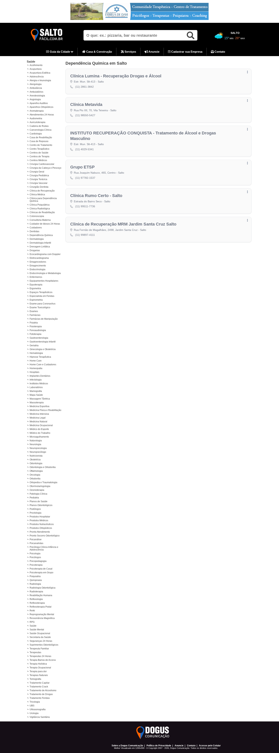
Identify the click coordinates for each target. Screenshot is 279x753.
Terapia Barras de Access (43, 660)
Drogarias (35, 250)
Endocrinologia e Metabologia (45, 273)
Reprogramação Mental (42, 614)
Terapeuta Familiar (39, 648)
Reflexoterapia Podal (40, 606)
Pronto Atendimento (40, 532)
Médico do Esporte (39, 429)
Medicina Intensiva (39, 414)
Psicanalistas (36, 543)
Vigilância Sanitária (40, 717)
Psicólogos (35, 557)
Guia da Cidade (60, 51)
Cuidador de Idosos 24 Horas (45, 223)
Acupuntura (36, 69)
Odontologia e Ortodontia (43, 467)
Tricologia (35, 702)
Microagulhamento (39, 436)
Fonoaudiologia (38, 330)
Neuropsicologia (38, 448)
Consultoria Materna (40, 220)
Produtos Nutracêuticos (42, 524)
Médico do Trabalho (40, 433)
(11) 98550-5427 (85, 115)
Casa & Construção (98, 51)
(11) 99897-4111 (85, 234)
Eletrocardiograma (39, 258)
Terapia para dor (38, 671)
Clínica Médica (37, 194)
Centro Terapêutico (39, 149)
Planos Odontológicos (41, 505)
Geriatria (34, 345)
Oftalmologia (36, 471)
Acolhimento (36, 65)
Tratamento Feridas (40, 698)
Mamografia (36, 391)
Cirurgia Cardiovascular (42, 164)
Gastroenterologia (39, 338)
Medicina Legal (38, 417)
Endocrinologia (37, 269)
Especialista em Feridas (42, 296)
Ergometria (35, 288)
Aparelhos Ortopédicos (41, 107)
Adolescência (37, 76)
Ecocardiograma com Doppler (45, 254)
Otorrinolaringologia (40, 486)
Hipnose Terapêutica (40, 357)
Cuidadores (36, 227)
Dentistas (34, 231)
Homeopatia (36, 368)
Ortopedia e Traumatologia (43, 482)
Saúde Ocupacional (40, 633)
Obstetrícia (35, 459)
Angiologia (35, 99)
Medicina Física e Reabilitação (45, 410)
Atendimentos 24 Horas (42, 114)
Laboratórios (36, 387)
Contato (219, 51)
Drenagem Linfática (40, 246)
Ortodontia (35, 478)
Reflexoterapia (37, 603)
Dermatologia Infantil (40, 242)
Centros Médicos (38, 160)
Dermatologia (37, 239)
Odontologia (36, 463)
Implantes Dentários (40, 376)
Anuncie (153, 51)
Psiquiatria (35, 576)
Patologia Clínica (38, 493)
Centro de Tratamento (41, 145)
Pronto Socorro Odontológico (45, 535)
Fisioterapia (36, 326)
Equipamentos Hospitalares (44, 281)
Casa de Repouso (39, 141)
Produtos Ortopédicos (41, 528)
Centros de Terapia (39, 156)
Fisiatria (34, 322)
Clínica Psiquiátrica (40, 204)
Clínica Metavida (86, 104)
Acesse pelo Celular (210, 745)
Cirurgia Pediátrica (39, 175)
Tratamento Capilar (40, 683)
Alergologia (36, 84)
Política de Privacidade (159, 745)
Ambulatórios (36, 92)
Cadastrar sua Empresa (186, 51)
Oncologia (35, 474)
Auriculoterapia (37, 122)
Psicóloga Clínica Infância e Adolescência (44, 548)
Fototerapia (35, 334)
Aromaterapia (37, 111)
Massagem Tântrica (40, 398)
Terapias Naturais (39, 675)
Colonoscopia (37, 216)
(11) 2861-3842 (84, 86)
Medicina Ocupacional (41, 425)
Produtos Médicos (39, 520)
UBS (32, 705)
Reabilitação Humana (41, 595)
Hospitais (34, 372)
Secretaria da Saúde (40, 637)
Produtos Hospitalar (40, 516)
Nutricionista (36, 455)
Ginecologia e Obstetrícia (43, 349)
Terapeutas (35, 652)
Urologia (34, 713)
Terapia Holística (38, 663)
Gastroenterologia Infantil (43, 341)
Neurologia (35, 444)
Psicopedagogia (38, 561)
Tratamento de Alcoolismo (43, 690)
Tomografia (35, 679)
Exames (34, 311)
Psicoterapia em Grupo (41, 572)
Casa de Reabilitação (41, 137)
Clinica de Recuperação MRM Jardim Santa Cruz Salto (123, 224)
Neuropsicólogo (38, 452)
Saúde (31, 61)
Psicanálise (36, 539)
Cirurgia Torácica (38, 179)
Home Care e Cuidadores (43, 364)
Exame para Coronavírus (42, 303)
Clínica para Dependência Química (43, 199)
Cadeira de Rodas (39, 126)
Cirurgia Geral (37, 171)
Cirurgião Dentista (39, 187)
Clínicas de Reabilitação (42, 212)
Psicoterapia (36, 565)
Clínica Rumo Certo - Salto (96, 195)
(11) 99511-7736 (85, 206)
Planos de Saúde (38, 501)
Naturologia (36, 440)
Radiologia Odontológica (42, 587)
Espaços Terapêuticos (41, 292)
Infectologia (36, 379)
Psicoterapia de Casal (41, 568)
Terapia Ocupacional (40, 667)
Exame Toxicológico (40, 307)
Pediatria (34, 497)
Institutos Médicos (39, 383)
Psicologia (35, 553)
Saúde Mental (37, 629)
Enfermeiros (36, 277)
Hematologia (36, 353)
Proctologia (35, 513)
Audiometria (36, 118)
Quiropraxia (36, 580)
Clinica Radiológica (40, 208)
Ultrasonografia (38, 709)
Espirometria (36, 300)
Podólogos (35, 509)
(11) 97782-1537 (85, 177)
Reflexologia (36, 599)
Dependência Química (41, 235)
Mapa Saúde (36, 395)
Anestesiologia (37, 95)
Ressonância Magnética (42, 618)
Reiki (32, 610)
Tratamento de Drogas (41, 694)
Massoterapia (37, 402)
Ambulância (36, 88)
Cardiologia (36, 133)
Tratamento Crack (39, 686)
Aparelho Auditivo (39, 103)
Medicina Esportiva (39, 406)
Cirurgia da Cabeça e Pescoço (45, 168)
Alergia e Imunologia (40, 80)
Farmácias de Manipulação (44, 319)
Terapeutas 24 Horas (40, 656)
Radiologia (35, 584)
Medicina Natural (38, 421)
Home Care (36, 360)
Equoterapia (36, 284)
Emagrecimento (38, 265)
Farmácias (35, 315)
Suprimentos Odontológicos (44, 644)
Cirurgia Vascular (38, 183)
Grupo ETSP (82, 167)
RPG (32, 622)
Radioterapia (36, 591)
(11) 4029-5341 (84, 149)
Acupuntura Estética (40, 72)
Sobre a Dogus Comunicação (127, 745)
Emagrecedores (38, 262)
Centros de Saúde (39, 152)
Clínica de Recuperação (42, 190)
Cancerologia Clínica (40, 130)
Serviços (130, 51)
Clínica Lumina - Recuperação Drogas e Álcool (115, 76)
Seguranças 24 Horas (41, 641)
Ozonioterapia (37, 490)
